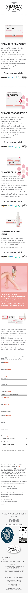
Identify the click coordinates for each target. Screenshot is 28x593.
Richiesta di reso (14, 585)
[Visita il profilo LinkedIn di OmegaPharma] (14, 520)
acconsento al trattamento (9, 486)
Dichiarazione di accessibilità (14, 583)
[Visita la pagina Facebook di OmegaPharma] (10, 520)
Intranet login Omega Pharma (15, 524)
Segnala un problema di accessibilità (14, 581)
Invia (2, 504)
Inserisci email (4, 378)
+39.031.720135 (7, 570)
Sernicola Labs (19, 589)
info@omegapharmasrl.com (20, 570)
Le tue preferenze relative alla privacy (14, 580)
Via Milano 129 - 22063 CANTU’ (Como (14, 568)
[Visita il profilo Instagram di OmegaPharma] (17, 520)
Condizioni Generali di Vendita (14, 584)
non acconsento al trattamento (10, 488)
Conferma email (4, 384)
